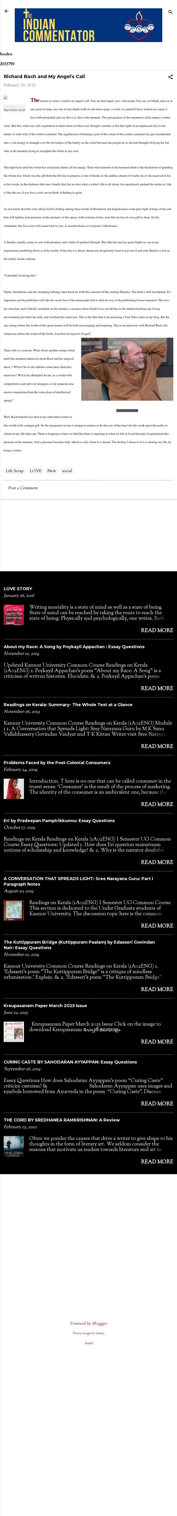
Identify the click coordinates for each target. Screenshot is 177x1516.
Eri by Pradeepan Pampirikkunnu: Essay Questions (59, 820)
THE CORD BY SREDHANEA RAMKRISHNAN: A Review (62, 1120)
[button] (170, 77)
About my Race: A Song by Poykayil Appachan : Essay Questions (74, 646)
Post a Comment (23, 488)
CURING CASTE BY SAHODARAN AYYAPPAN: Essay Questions (70, 1062)
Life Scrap (15, 471)
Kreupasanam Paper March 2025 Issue (45, 1005)
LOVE (35, 471)
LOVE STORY (18, 588)
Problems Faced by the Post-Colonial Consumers (57, 762)
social (67, 471)
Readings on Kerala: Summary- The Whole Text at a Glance (68, 704)
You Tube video (135, 317)
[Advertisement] (88, 535)
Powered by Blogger (88, 1323)
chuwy (100, 1333)
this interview (68, 317)
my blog (154, 317)
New (51, 471)
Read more (157, 630)
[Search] (170, 13)
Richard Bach (153, 325)
